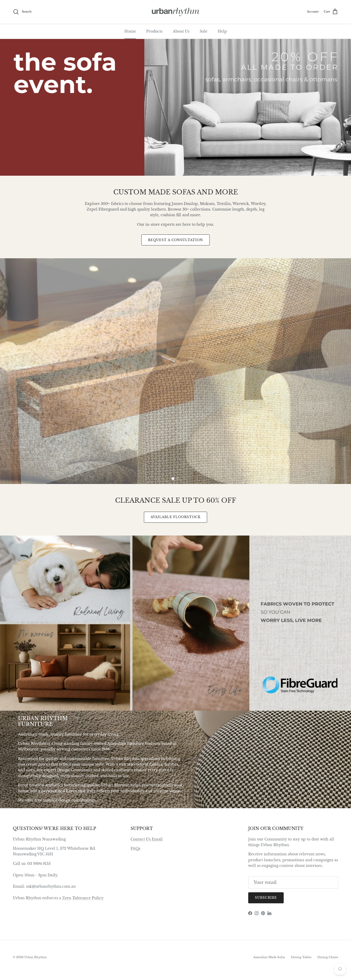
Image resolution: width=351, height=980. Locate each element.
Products (154, 31)
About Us (181, 31)
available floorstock (175, 517)
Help (222, 31)
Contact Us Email (147, 839)
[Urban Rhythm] (175, 12)
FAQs (135, 848)
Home (130, 31)
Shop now (316, 407)
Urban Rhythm (35, 957)
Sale (203, 31)
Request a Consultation (175, 240)
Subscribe (266, 897)
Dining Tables (301, 957)
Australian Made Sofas (269, 957)
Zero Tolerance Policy (83, 898)
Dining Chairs (327, 957)
